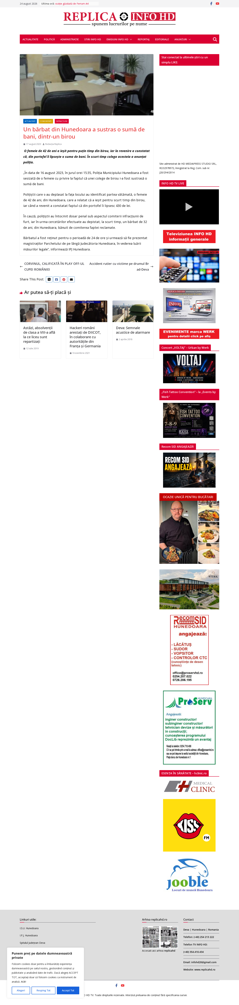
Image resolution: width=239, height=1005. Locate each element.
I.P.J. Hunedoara (29, 935)
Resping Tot (43, 990)
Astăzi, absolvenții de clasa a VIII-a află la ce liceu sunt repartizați (39, 334)
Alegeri (21, 990)
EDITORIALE (162, 39)
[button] (130, 39)
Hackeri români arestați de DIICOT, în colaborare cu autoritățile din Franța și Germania (85, 336)
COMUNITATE (46, 121)
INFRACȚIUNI (61, 121)
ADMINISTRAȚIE (69, 39)
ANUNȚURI (180, 39)
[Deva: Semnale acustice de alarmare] (133, 303)
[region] (45, 973)
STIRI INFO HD (92, 39)
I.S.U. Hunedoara (29, 928)
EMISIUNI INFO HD (117, 39)
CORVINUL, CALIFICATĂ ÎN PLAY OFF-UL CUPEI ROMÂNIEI (54, 266)
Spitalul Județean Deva (32, 942)
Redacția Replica (53, 144)
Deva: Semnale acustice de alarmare (133, 330)
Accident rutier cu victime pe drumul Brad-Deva (119, 266)
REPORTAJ (143, 39)
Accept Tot (68, 990)
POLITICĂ (49, 39)
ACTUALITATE (30, 39)
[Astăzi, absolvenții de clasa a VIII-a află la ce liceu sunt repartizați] (40, 303)
